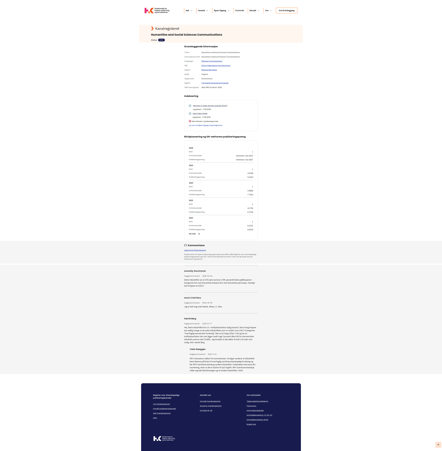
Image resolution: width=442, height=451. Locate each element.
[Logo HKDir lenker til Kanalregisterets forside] (158, 10)
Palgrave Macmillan (209, 70)
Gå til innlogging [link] (286, 10)
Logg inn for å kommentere (195, 250)
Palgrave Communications (211, 61)
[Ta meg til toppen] (438, 445)
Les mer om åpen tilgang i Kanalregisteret (205, 125)
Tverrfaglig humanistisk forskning (214, 83)
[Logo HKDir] (164, 439)
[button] (221, 233)
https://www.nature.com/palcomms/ (216, 65)
